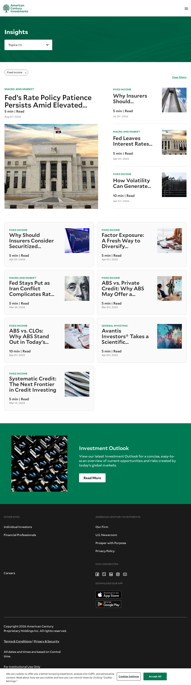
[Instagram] (118, 574)
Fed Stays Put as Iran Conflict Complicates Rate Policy (31, 288)
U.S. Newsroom (106, 535)
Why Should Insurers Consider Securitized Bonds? (31, 241)
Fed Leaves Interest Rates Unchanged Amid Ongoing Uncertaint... (131, 140)
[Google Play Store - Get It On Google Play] (109, 604)
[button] (92, 477)
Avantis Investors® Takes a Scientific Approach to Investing (125, 336)
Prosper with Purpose (111, 543)
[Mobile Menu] (186, 8)
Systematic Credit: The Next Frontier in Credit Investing (32, 384)
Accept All (155, 676)
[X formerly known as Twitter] (104, 574)
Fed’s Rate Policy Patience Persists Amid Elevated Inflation (48, 101)
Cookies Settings (129, 676)
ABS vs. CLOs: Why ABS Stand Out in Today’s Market (29, 336)
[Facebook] (97, 574)
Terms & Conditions (18, 641)
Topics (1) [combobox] (15, 45)
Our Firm (102, 527)
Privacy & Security (46, 641)
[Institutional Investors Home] (14, 8)
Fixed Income (122, 89)
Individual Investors (18, 527)
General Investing (115, 325)
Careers (9, 573)
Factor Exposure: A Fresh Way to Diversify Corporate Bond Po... (123, 241)
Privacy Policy (105, 551)
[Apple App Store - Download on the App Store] (108, 594)
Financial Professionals (20, 535)
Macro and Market (19, 89)
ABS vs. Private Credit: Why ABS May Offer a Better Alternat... (123, 288)
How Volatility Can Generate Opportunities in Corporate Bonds (131, 183)
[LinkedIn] (111, 574)
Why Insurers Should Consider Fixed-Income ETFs (132, 98)
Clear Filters (179, 77)
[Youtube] (125, 574)
